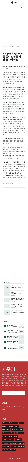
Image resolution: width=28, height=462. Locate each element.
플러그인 (12, 449)
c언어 (16, 426)
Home (3, 407)
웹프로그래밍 (13, 443)
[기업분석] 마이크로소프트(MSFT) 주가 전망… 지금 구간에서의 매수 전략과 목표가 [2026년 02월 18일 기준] (17, 286)
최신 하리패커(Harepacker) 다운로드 (12, 326)
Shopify (21, 407)
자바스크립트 (5, 446)
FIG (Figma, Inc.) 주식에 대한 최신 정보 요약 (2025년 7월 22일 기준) (13, 347)
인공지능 (21, 443)
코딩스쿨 (13, 446)
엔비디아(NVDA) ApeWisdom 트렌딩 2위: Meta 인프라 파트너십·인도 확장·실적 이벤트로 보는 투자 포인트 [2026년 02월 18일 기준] (17, 293)
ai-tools (22, 423)
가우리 (14, 2)
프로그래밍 (21, 446)
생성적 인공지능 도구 (7, 439)
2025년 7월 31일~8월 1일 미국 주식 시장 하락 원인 (12, 331)
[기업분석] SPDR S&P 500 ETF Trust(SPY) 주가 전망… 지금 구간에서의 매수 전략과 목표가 (17, 305)
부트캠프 (4, 436)
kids (21, 429)
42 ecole (4, 423)
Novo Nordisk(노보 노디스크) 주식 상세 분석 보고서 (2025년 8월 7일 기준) (12, 337)
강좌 (12, 433)
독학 (16, 433)
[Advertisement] (14, 26)
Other (3, 409)
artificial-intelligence (7, 426)
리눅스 (21, 433)
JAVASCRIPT (14, 429)
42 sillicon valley (13, 423)
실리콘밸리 (18, 439)
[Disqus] (14, 215)
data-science (5, 429)
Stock (8, 407)
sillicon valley (5, 433)
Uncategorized (7, 49)
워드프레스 (5, 443)
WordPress (15, 407)
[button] (21, 8)
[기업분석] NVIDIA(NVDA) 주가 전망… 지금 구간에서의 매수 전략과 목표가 (17, 299)
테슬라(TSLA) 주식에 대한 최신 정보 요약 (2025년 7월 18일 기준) (12, 342)
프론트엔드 (5, 449)
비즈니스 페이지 (13, 436)
